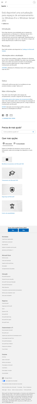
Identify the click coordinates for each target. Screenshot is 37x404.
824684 (4, 107)
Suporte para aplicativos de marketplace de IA (11, 335)
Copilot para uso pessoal (7, 242)
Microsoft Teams (5, 322)
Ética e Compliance (27, 387)
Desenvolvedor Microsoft (7, 330)
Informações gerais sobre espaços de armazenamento (16, 99)
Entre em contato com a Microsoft (9, 387)
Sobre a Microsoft (5, 359)
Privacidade (19, 387)
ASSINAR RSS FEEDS (9, 118)
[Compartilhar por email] (10, 115)
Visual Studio (5, 349)
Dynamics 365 (5, 311)
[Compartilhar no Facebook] (3, 115)
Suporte (3, 6)
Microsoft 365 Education (7, 284)
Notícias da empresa (6, 362)
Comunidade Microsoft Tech (8, 338)
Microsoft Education (6, 276)
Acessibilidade (5, 373)
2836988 (4, 68)
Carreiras (4, 357)
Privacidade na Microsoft (7, 365)
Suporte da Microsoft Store (7, 263)
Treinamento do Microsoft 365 (10, 180)
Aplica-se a (6, 23)
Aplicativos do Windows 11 (7, 250)
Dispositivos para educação (8, 279)
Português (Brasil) (8, 378)
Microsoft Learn (5, 332)
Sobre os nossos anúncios (17, 389)
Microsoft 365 (5, 244)
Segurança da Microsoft (8, 196)
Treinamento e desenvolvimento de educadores (12, 290)
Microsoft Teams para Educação (8, 282)
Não (23, 230)
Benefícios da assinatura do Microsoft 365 (13, 164)
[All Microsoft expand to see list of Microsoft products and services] (2, 2)
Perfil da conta (5, 257)
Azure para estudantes (7, 295)
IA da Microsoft (5, 303)
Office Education (5, 287)
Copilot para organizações (7, 239)
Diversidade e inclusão (7, 370)
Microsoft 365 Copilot (6, 319)
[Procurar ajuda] (6, 2)
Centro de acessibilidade (8, 213)
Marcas (9, 389)
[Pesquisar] (33, 131)
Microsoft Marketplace (7, 341)
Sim (13, 230)
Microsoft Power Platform (7, 343)
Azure (3, 308)
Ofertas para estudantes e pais (8, 292)
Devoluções (4, 266)
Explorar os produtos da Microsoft (9, 247)
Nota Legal (4, 389)
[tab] (8, 144)
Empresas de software (6, 346)
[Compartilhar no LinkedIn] (6, 115)
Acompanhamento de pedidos (8, 268)
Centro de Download (6, 260)
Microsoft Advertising (6, 316)
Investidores (4, 367)
